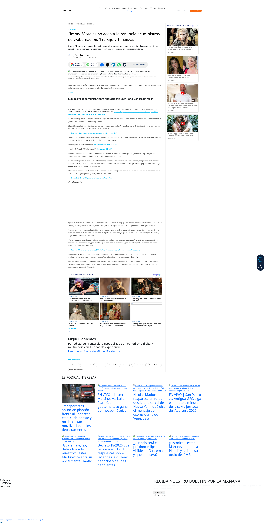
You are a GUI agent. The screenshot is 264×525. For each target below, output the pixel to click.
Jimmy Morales (101, 365)
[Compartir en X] (108, 65)
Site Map (38, 520)
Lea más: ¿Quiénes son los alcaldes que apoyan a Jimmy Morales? (94, 133)
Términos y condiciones (25, 520)
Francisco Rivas (73, 365)
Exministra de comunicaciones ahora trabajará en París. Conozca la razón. (111, 98)
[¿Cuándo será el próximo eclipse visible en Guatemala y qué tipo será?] (149, 438)
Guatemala (80, 24)
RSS (43, 520)
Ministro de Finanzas (155, 365)
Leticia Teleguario (127, 365)
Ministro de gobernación (76, 369)
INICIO (70, 24)
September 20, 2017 (104, 149)
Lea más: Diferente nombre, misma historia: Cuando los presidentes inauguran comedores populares (106, 250)
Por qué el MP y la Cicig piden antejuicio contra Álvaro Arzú (91, 178)
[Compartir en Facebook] (102, 65)
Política (90, 24)
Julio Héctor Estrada (114, 365)
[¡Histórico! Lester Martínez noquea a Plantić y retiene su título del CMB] (185, 438)
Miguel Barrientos (81, 55)
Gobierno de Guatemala (87, 365)
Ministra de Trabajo (140, 365)
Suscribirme (158, 492)
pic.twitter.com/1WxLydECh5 (105, 144)
